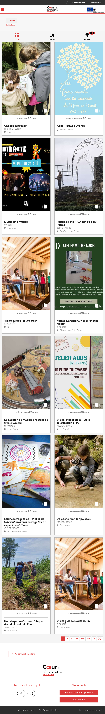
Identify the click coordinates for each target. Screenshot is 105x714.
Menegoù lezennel (26, 710)
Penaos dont (79, 699)
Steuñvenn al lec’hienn (49, 710)
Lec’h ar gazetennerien (89, 710)
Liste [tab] (17, 39)
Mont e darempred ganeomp (79, 692)
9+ (77, 638)
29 (88, 638)
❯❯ (99, 638)
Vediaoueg (96, 2)
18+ (82, 638)
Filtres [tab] (87, 39)
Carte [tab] (52, 39)
